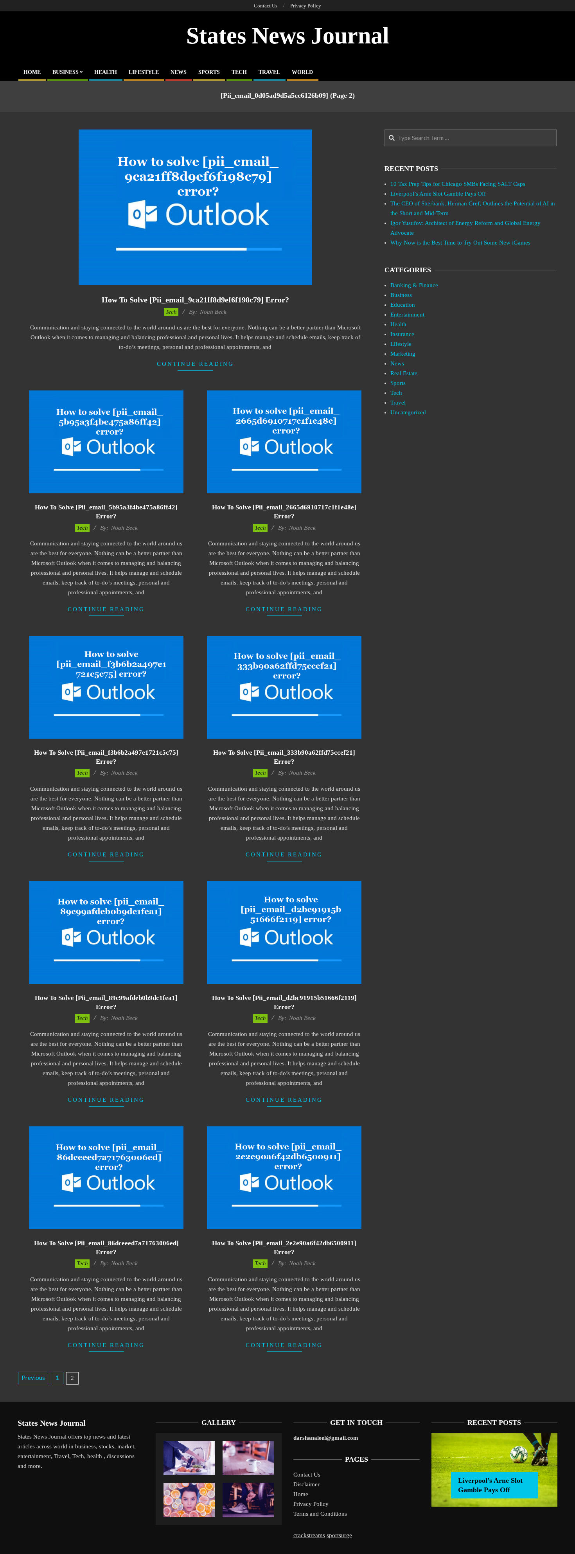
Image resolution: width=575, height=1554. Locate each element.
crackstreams (309, 1535)
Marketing (402, 354)
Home (300, 1494)
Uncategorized (408, 412)
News (397, 363)
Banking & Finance (414, 285)
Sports (398, 383)
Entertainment (407, 314)
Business (401, 295)
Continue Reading (195, 364)
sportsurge (339, 1535)
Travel (398, 402)
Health (398, 324)
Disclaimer (306, 1484)
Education (402, 305)
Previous (33, 1377)
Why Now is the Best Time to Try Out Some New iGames (460, 242)
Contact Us (306, 1474)
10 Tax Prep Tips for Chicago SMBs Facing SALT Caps (457, 184)
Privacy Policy (311, 1504)
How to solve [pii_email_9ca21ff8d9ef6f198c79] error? (195, 299)
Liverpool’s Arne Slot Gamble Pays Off (438, 194)
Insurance (402, 334)
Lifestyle (400, 344)
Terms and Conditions (320, 1514)
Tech (171, 312)
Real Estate (403, 373)
